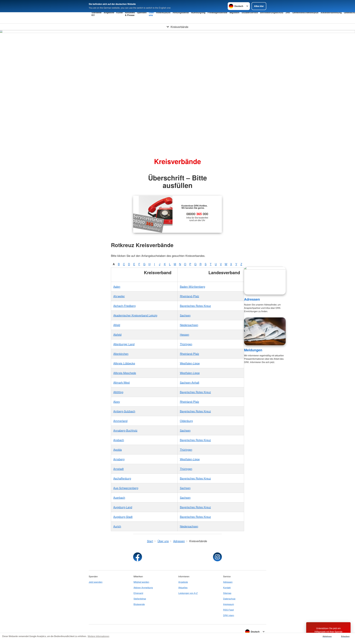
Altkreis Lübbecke (124, 363)
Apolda (117, 450)
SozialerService (250, 12)
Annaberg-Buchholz (125, 430)
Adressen (252, 299)
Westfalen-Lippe (190, 363)
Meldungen (253, 349)
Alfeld (116, 325)
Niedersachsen (189, 325)
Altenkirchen (120, 354)
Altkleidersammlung (331, 12)
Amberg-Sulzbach (124, 411)
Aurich (117, 526)
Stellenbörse (140, 598)
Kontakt (227, 587)
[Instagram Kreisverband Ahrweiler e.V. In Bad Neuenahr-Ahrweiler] (217, 556)
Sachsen (185, 315)
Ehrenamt (138, 593)
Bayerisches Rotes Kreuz (195, 306)
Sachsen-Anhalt (189, 382)
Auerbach (119, 497)
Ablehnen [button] (327, 636)
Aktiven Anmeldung (143, 587)
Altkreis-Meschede (124, 373)
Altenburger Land (124, 344)
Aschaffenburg (122, 478)
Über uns (151, 14)
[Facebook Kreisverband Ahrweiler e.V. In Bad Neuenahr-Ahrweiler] (137, 556)
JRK (288, 12)
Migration (234, 12)
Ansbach (118, 440)
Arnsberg (119, 459)
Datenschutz (229, 598)
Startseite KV (97, 14)
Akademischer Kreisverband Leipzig (135, 315)
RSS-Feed (228, 609)
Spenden (142, 12)
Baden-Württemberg (192, 286)
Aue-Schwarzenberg (125, 488)
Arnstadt (118, 469)
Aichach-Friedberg (124, 306)
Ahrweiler (119, 296)
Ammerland (120, 421)
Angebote (109, 12)
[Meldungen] (265, 331)
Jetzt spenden (95, 582)
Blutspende (139, 604)
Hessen (184, 334)
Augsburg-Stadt (123, 517)
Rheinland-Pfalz (189, 296)
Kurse (119, 12)
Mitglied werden (141, 582)
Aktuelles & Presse (130, 14)
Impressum (228, 604)
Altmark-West (121, 382)
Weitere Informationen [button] (98, 636)
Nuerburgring (198, 12)
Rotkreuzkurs (163, 12)
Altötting (118, 392)
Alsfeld (117, 334)
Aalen (116, 286)
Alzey (116, 402)
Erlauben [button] (345, 636)
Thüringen (186, 344)
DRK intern (228, 615)
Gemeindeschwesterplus (305, 12)
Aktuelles (182, 587)
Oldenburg (186, 421)
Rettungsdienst (181, 12)
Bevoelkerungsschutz (271, 12)
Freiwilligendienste (217, 12)
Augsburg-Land (122, 507)
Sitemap (227, 593)
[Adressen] (265, 280)
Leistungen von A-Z (188, 593)
